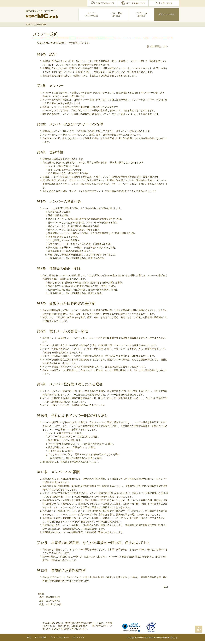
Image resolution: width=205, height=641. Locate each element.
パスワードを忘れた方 (141, 14)
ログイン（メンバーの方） (91, 14)
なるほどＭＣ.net (42, 16)
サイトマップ (78, 637)
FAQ (29, 637)
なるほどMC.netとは (105, 3)
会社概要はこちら (159, 46)
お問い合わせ (166, 3)
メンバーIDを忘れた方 (116, 14)
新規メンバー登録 (166, 14)
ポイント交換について (135, 3)
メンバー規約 (40, 637)
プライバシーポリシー (59, 637)
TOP (28, 24)
